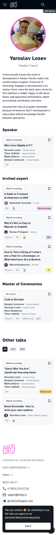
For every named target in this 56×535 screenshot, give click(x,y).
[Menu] (5, 5)
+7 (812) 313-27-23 (18, 488)
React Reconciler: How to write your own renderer (19, 408)
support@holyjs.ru (17, 494)
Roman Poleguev (18, 232)
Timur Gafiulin (12, 153)
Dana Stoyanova (13, 311)
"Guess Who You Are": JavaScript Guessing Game (20, 370)
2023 (13, 349)
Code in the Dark (14, 299)
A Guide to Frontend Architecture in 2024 (16, 196)
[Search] (43, 5)
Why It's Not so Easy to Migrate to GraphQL (17, 225)
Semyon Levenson (14, 160)
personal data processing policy (22, 517)
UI (49, 270)
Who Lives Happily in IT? (18, 145)
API (48, 237)
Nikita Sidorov (11, 156)
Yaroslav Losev (12, 150)
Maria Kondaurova (19, 264)
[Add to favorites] (49, 139)
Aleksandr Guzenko (20, 203)
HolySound (45, 391)
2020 (22, 349)
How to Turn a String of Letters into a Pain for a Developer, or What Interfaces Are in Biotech (22, 256)
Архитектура (44, 208)
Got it (28, 526)
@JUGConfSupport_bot (20, 500)
